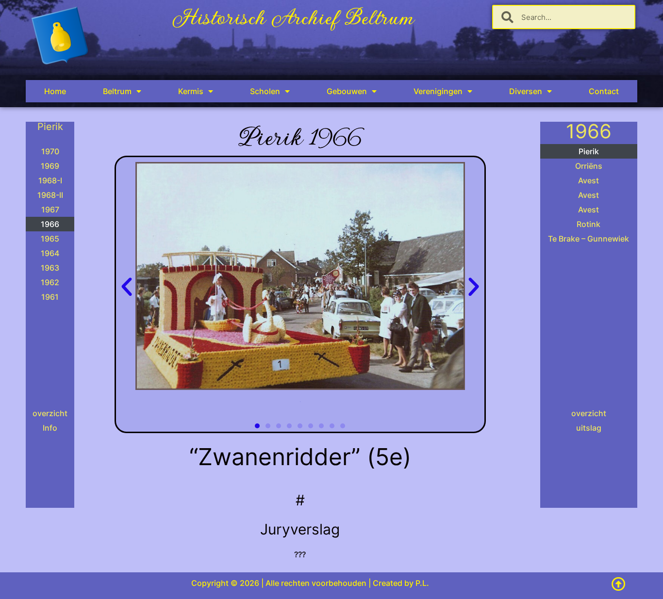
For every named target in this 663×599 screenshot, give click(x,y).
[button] (127, 287)
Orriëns (588, 166)
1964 (50, 253)
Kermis (190, 91)
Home (55, 91)
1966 (50, 224)
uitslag (588, 428)
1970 (50, 151)
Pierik (589, 151)
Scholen (265, 91)
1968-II (50, 195)
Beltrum (117, 91)
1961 (50, 297)
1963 (50, 268)
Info (50, 428)
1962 (50, 282)
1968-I (50, 180)
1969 (50, 166)
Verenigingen (438, 91)
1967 (50, 209)
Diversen (525, 91)
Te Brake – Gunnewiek (588, 238)
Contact (604, 91)
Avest (588, 180)
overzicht (50, 413)
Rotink (588, 224)
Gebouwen (347, 91)
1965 (50, 238)
